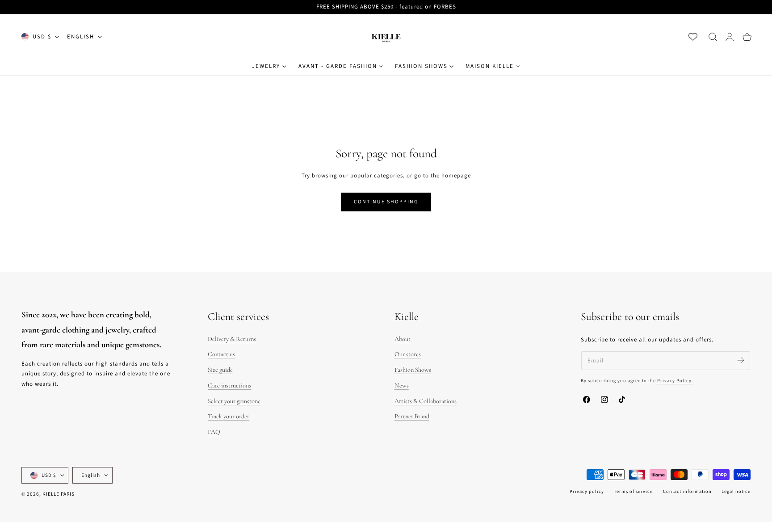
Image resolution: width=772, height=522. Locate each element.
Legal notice (736, 491)
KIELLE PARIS (58, 494)
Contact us (221, 354)
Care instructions (229, 385)
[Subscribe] (740, 360)
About (402, 339)
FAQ (214, 432)
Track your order (228, 416)
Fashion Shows (412, 370)
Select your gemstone (234, 401)
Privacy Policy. (675, 380)
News (401, 385)
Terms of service (633, 491)
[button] (712, 36)
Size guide (220, 370)
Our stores (407, 354)
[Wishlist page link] (692, 36)
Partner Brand (411, 416)
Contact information (687, 491)
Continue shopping (386, 202)
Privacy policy (587, 491)
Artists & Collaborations (425, 401)
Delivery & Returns (232, 339)
